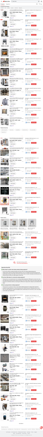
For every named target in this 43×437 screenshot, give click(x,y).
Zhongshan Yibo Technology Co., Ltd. (32, 295)
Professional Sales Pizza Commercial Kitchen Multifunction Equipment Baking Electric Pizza (16, 59)
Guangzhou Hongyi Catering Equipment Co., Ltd (33, 335)
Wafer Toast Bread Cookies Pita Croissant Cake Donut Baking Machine (16, 252)
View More (21, 423)
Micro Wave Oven (17, 429)
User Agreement (18, 433)
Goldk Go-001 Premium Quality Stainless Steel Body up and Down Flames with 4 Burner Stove (16, 305)
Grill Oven (33, 429)
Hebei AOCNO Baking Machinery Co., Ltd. (32, 177)
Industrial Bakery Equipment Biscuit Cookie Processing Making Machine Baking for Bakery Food (16, 242)
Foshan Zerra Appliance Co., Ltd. (31, 187)
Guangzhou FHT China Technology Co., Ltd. (33, 39)
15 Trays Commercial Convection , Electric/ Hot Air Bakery (16, 29)
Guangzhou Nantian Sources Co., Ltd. (32, 207)
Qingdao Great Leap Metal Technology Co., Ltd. (33, 345)
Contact (28, 433)
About (14, 433)
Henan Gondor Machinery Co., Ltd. (31, 232)
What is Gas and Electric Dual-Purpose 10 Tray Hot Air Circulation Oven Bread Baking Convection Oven (14, 228)
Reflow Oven (38, 429)
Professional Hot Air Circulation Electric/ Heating (15, 335)
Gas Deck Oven (31, 129)
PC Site (32, 432)
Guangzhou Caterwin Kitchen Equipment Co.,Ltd (32, 20)
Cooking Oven (9, 129)
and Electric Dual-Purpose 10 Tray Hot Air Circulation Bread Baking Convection (16, 20)
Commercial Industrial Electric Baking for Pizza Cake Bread (16, 108)
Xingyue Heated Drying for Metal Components (16, 315)
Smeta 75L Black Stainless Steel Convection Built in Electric (17, 325)
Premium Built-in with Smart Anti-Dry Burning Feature (16, 413)
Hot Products (8, 432)
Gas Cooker (16, 129)
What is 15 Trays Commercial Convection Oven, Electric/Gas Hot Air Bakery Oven (23, 228)
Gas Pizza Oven (4, 132)
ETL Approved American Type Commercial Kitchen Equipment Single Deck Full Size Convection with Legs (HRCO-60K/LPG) (17, 39)
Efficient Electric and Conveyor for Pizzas (17, 393)
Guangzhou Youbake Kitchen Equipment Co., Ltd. (33, 10)
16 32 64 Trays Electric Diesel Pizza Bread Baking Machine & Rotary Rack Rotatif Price (17, 10)
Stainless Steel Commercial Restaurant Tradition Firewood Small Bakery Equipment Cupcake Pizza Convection (16, 232)
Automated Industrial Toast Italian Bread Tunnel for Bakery (17, 374)
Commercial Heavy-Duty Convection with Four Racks (16, 207)
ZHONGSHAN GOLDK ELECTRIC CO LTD (32, 305)
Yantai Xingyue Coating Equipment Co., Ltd (33, 315)
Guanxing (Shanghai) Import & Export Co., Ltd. (33, 198)
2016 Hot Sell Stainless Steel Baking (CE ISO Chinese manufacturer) (16, 197)
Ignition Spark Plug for (15, 354)
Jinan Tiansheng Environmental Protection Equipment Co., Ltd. (33, 69)
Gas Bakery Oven (10, 429)
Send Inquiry (13, 15)
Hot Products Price (14, 432)
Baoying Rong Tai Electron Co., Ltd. (31, 354)
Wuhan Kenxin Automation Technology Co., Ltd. (33, 168)
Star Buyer (28, 432)
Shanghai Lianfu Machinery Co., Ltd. (31, 29)
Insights (35, 432)
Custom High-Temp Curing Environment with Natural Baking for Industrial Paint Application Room (17, 69)
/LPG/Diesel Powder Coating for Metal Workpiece (16, 364)
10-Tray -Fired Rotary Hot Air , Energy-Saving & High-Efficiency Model (16, 88)
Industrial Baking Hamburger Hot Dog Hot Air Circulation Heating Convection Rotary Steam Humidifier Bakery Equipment (17, 178)
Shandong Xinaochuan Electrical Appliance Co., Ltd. (33, 108)
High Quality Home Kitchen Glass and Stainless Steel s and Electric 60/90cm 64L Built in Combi (16, 188)
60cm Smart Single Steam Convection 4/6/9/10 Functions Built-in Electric (16, 49)
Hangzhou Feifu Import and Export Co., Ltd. (33, 363)
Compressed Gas (24, 429)
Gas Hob (29, 429)
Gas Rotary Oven (4, 429)
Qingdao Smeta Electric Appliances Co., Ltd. (33, 324)
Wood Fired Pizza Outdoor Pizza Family (16, 345)
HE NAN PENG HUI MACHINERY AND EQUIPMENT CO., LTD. (32, 252)
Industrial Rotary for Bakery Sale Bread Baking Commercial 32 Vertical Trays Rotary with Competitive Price (16, 79)
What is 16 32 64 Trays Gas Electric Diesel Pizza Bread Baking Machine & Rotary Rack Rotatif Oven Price (4, 228)
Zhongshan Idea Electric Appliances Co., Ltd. (33, 48)
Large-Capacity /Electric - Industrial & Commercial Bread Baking (17, 383)
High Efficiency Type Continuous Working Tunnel (17, 168)
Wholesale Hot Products (22, 432)
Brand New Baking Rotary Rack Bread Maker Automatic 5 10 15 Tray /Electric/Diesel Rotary (16, 403)
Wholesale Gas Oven (23, 129)
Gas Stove (3, 129)
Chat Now (28, 15)
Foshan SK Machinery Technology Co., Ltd (33, 241)
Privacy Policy (24, 433)
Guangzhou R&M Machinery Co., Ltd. (32, 117)
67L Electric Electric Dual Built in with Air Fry (16, 295)
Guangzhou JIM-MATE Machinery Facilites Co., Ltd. (33, 89)
